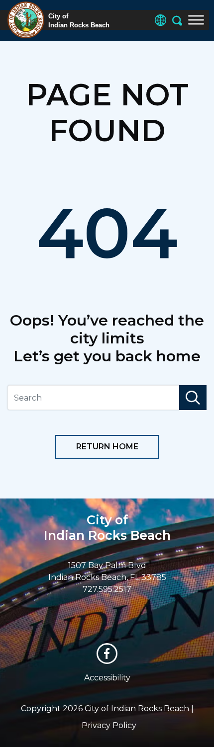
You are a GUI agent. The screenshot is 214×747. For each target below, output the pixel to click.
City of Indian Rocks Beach (107, 527)
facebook (107, 653)
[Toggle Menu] (196, 19)
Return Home (107, 446)
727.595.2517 (107, 589)
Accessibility (107, 677)
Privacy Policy (109, 725)
